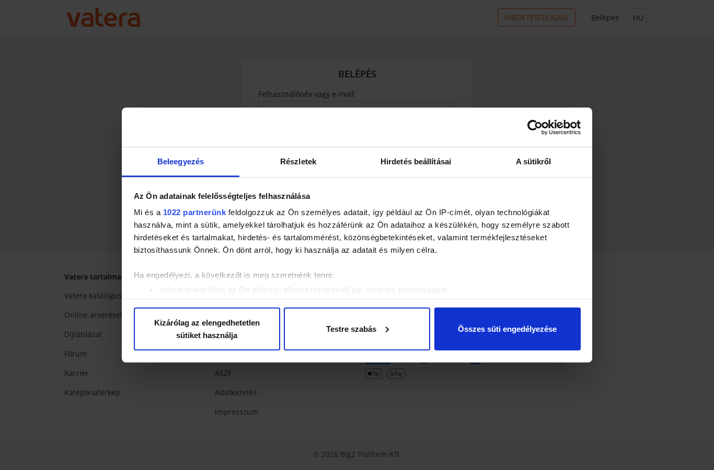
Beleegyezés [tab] (180, 161)
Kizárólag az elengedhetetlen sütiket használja (207, 328)
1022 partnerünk (194, 212)
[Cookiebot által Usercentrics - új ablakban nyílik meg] (535, 127)
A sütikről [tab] (533, 161)
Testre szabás (351, 328)
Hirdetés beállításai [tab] (416, 161)
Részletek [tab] (298, 161)
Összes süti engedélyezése (507, 328)
